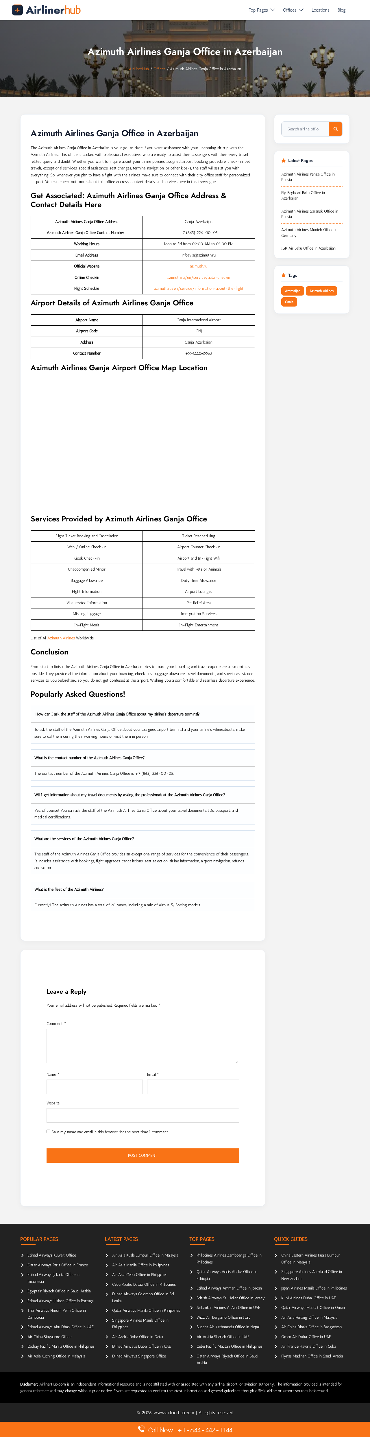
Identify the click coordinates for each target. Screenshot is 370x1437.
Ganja (289, 302)
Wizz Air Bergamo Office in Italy (224, 1317)
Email (153, 1074)
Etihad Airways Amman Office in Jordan (229, 1288)
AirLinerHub (139, 69)
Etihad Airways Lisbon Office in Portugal (60, 1300)
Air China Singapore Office (49, 1336)
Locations (321, 10)
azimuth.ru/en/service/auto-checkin (198, 277)
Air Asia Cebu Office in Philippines (139, 1274)
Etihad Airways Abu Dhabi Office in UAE (60, 1327)
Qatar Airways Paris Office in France (57, 1265)
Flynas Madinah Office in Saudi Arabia (312, 1356)
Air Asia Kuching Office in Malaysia (56, 1356)
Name (53, 1074)
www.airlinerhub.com (174, 1412)
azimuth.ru (198, 266)
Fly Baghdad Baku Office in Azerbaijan (303, 195)
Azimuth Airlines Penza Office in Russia (308, 177)
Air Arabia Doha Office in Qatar (138, 1336)
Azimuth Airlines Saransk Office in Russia (309, 214)
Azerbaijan (292, 291)
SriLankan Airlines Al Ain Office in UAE (228, 1307)
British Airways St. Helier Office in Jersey (231, 1298)
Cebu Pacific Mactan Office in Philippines (229, 1346)
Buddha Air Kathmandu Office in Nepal (228, 1327)
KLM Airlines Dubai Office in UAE (308, 1298)
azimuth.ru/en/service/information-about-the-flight (198, 288)
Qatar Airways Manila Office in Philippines (146, 1310)
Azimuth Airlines (61, 638)
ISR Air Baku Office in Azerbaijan (308, 248)
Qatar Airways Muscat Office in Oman (313, 1307)
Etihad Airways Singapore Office (139, 1356)
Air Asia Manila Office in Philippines (140, 1265)
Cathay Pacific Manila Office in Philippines (61, 1346)
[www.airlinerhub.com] (46, 10)
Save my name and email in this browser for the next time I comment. (110, 1132)
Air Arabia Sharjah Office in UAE (223, 1336)
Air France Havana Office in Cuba (308, 1346)
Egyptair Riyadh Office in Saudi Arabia (58, 1291)
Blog (342, 10)
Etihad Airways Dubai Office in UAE (141, 1346)
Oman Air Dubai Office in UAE (306, 1336)
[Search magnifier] (335, 129)
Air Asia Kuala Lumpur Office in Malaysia (145, 1255)
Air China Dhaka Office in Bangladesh (311, 1327)
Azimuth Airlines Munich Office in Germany (309, 232)
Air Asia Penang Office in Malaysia (309, 1317)
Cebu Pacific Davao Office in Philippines (144, 1284)
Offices (290, 10)
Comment (56, 1023)
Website (53, 1103)
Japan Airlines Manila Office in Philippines (314, 1288)
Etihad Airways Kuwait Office (51, 1255)
